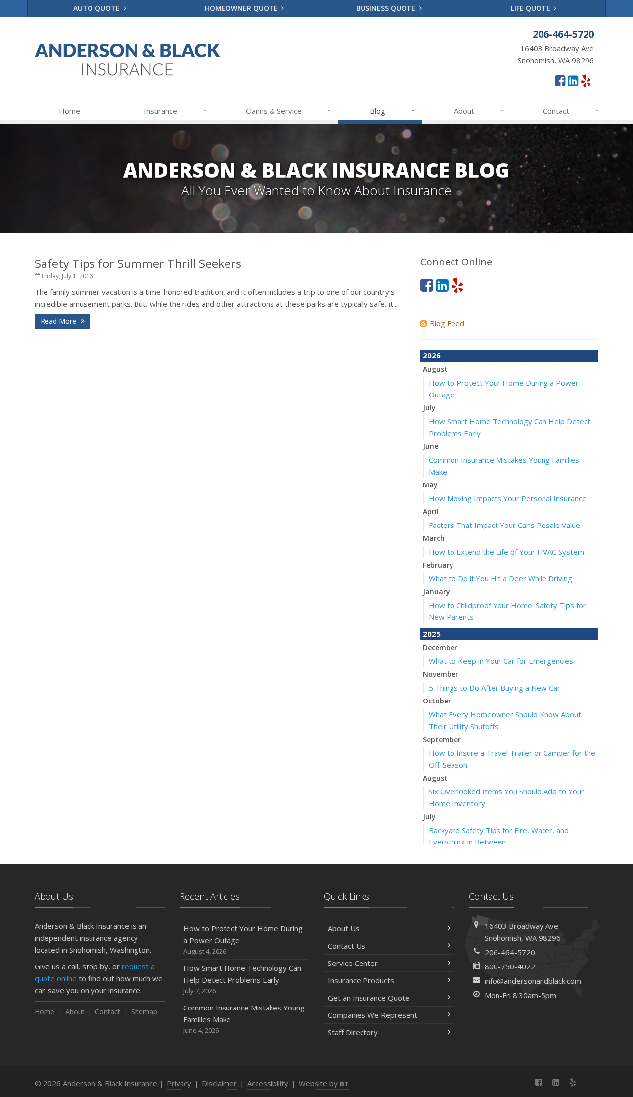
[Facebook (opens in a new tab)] (560, 80)
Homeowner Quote (242, 8)
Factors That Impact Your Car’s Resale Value (504, 525)
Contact (571, 110)
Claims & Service (288, 110)
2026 (432, 355)
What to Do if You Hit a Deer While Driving (500, 578)
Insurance (175, 110)
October (437, 700)
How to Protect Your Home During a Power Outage (243, 939)
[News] (590, 1082)
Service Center (353, 963)
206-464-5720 (510, 952)
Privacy (179, 1083)
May (430, 484)
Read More (59, 321)
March (434, 538)
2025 (432, 634)
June (430, 446)
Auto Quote (97, 8)
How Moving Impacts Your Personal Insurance (508, 498)
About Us (344, 928)
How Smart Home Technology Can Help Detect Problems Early (242, 979)
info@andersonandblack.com (533, 981)
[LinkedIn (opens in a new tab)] (573, 80)
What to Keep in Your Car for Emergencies (501, 661)
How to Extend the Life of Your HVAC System (506, 552)
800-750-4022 (510, 966)
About (479, 110)
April (431, 511)
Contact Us (346, 946)
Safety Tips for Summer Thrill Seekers (138, 263)
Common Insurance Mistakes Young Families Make (244, 1019)
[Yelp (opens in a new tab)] (586, 80)
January (436, 591)
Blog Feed (447, 323)
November (440, 674)
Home (69, 111)
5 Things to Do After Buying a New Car (494, 688)
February (438, 565)
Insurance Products (361, 980)
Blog (392, 110)
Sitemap (144, 1011)
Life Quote (531, 8)
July (429, 407)
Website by (324, 1083)
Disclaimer (219, 1083)
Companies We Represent (372, 1015)
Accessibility (267, 1083)
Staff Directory (353, 1032)
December (440, 647)
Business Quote (386, 8)
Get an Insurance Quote (368, 998)
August (435, 369)
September (442, 739)
